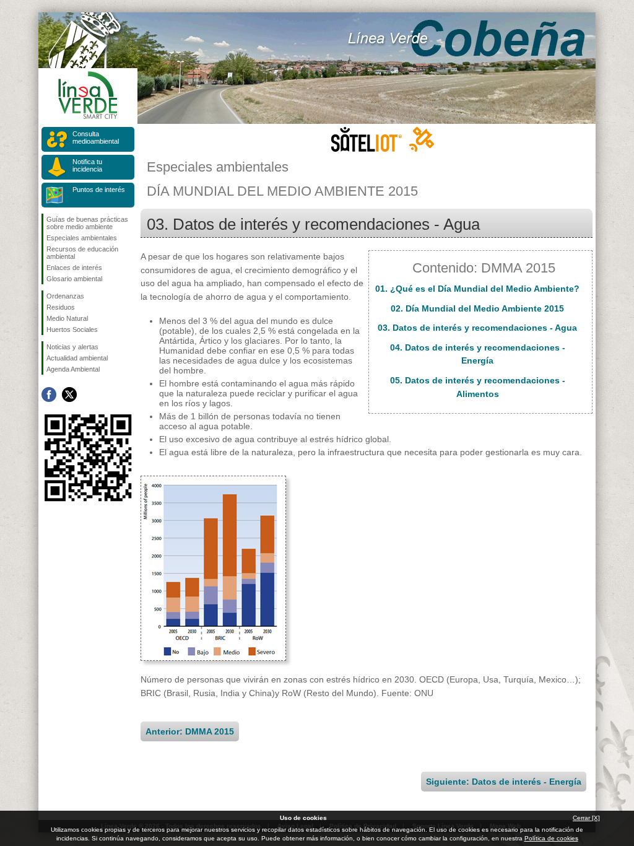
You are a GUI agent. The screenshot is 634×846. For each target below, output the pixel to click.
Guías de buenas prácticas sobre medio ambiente (87, 223)
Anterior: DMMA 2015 (189, 731)
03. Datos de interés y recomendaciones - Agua (477, 328)
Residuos (60, 307)
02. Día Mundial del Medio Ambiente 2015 (477, 308)
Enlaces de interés (74, 267)
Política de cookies (551, 838)
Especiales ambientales (81, 238)
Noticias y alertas (72, 347)
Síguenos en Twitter (69, 394)
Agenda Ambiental (73, 369)
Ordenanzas (65, 296)
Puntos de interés (98, 189)
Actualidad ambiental (77, 358)
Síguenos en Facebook (48, 394)
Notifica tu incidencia (87, 165)
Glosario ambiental (74, 278)
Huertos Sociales (72, 329)
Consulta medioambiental (95, 137)
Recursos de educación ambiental (82, 252)
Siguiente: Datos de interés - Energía (503, 782)
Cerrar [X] (586, 817)
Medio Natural (67, 318)
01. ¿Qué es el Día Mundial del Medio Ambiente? (477, 289)
